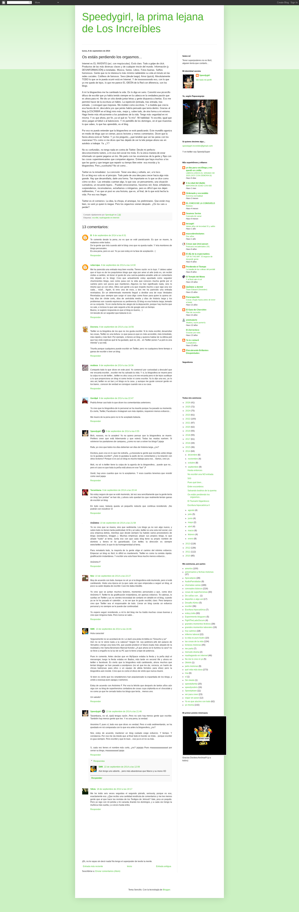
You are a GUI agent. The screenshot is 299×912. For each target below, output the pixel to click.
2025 (188, 407)
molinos (94, 365)
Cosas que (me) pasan (197, 244)
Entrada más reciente (93, 866)
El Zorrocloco (192, 330)
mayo (191, 522)
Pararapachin (192, 297)
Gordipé (94, 398)
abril (190, 526)
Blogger (166, 889)
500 (189, 478)
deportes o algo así (194, 599)
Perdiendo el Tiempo (196, 267)
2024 (188, 411)
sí (186, 677)
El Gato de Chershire (196, 310)
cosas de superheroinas (196, 592)
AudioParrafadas (193, 581)
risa (186, 673)
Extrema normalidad (194, 196)
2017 (188, 439)
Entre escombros (195, 486)
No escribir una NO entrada (200, 474)
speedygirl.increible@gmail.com (197, 146)
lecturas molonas (193, 645)
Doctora (94, 327)
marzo (191, 530)
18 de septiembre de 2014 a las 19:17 (114, 789)
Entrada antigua (163, 866)
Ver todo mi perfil (204, 80)
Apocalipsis (190, 578)
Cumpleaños (191, 343)
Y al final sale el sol (194, 279)
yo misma (189, 705)
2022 (188, 419)
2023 (188, 415)
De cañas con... (192, 595)
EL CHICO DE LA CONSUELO (200, 203)
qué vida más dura (193, 669)
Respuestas (99, 761)
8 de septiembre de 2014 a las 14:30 (118, 265)
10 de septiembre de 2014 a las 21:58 (118, 523)
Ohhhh (188, 662)
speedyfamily (191, 684)
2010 (188, 556)
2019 (188, 431)
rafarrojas (95, 265)
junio (190, 518)
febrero (191, 534)
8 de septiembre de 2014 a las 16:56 (116, 327)
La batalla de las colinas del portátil (200, 269)
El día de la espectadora (198, 254)
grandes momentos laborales (198, 627)
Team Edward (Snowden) (196, 290)
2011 (188, 552)
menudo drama (192, 652)
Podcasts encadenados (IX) (198, 246)
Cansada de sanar (194, 216)
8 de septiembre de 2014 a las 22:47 (116, 398)
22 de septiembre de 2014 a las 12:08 (122, 767)
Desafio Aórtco (192, 603)
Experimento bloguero (195, 617)
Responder (95, 255)
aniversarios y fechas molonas (199, 572)
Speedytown (191, 691)
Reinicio (189, 206)
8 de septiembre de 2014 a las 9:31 (109, 235)
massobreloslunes (195, 233)
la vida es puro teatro (195, 638)
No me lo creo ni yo (194, 659)
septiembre (193, 467)
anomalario (191, 320)
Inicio (129, 866)
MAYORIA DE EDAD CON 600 (199, 186)
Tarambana (95, 490)
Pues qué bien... (195, 482)
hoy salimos (190, 631)
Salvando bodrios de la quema (202, 490)
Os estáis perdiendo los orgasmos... (199, 495)
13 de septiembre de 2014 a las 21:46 (124, 711)
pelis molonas (191, 666)
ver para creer (191, 694)
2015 (188, 447)
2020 (188, 427)
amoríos (189, 568)
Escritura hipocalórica (195, 609)
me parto (189, 648)
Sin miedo (189, 680)
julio (190, 514)
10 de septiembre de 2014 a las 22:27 (113, 576)
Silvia (93, 789)
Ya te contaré (192, 340)
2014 (188, 451)
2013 (188, 543)
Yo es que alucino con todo (197, 701)
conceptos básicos (193, 588)
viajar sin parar (192, 698)
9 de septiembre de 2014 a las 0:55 (122, 431)
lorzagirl (190, 223)
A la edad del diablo (195, 183)
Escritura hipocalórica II (199, 505)
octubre (192, 463)
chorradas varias (193, 585)
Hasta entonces (195, 470)
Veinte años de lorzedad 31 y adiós (200, 226)
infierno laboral (192, 634)
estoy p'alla (190, 613)
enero (191, 538)
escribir (95, 218)
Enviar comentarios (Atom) (107, 871)
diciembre (193, 455)
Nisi (92, 576)
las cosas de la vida (194, 641)
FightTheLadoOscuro (195, 620)
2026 (188, 402)
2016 (188, 443)
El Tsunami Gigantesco (198, 501)
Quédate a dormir (194, 287)
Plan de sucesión (193, 312)
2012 (188, 548)
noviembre (193, 459)
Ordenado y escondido (197, 193)
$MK (92, 629)
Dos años (190, 236)
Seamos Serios (193, 213)
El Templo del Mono (195, 277)
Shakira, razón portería (195, 323)
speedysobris (191, 687)
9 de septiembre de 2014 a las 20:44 (119, 490)
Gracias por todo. (193, 333)
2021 (188, 423)
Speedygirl (95, 431)
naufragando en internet (109, 218)
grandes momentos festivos (198, 624)
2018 (188, 435)
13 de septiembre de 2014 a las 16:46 (114, 629)
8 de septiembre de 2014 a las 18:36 (116, 365)
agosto (191, 510)
